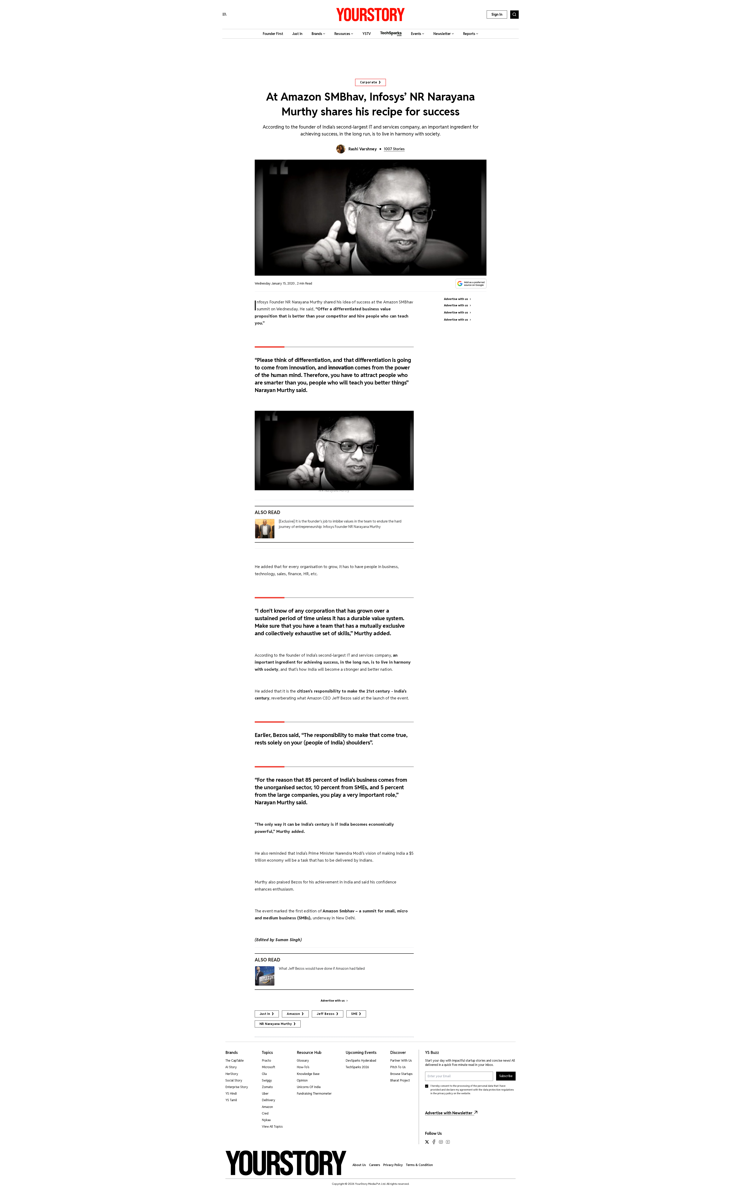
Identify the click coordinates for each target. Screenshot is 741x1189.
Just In (265, 1014)
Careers (374, 1165)
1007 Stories (394, 149)
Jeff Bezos (326, 1014)
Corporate (368, 82)
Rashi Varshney (363, 149)
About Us (359, 1165)
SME (354, 1014)
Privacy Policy (393, 1165)
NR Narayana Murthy (276, 1024)
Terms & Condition (419, 1165)
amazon (293, 1014)
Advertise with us (333, 1000)
